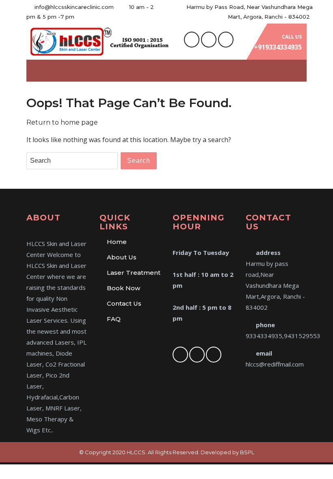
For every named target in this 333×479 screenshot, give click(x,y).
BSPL (247, 452)
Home (117, 242)
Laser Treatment (133, 272)
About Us (121, 257)
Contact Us (124, 303)
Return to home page (62, 122)
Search (138, 160)
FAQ (114, 319)
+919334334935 (278, 47)
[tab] (297, 71)
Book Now (123, 288)
